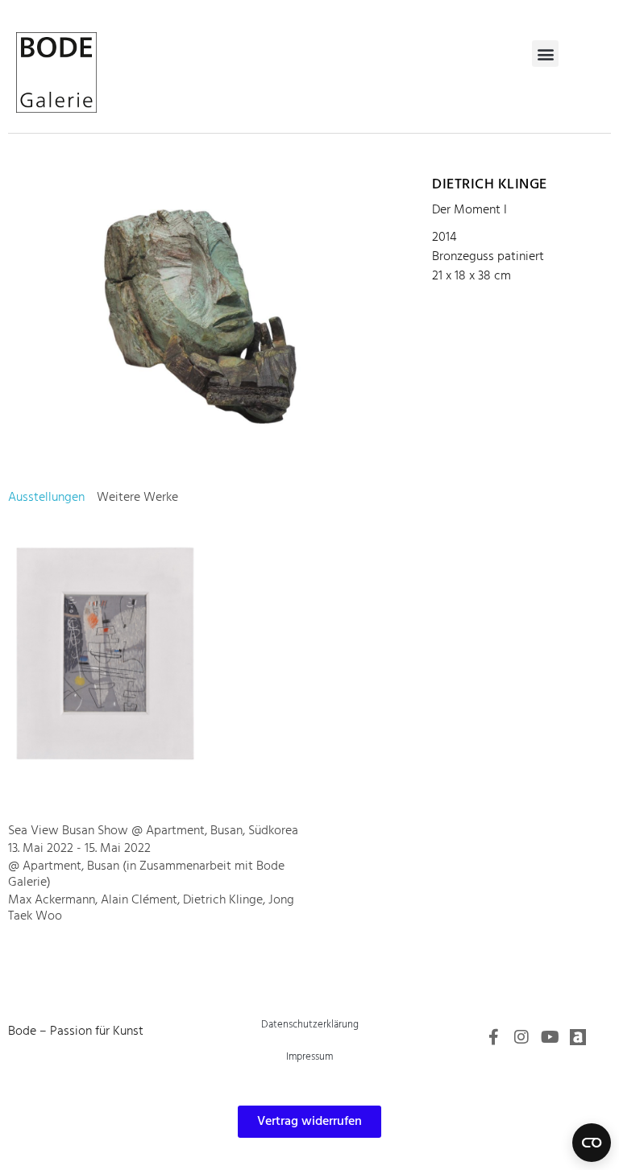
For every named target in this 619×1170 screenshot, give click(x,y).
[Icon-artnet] (578, 1037)
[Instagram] (521, 1037)
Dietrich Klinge (489, 184)
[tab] (46, 497)
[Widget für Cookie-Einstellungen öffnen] (591, 1142)
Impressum (309, 1056)
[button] (545, 53)
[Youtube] (549, 1037)
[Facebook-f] (493, 1037)
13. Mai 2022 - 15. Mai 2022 (79, 848)
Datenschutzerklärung (310, 1024)
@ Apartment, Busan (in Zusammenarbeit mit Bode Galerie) (146, 874)
